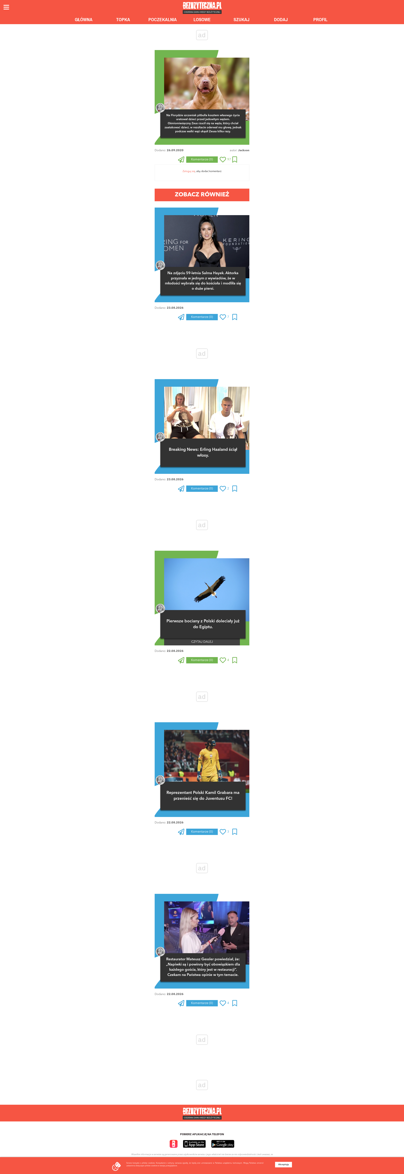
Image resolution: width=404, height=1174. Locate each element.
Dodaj (281, 19)
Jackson (243, 150)
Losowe (202, 19)
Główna (83, 19)
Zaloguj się (189, 171)
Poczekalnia (162, 19)
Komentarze (202, 159)
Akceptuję (283, 1164)
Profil (320, 19)
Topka (123, 19)
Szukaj (242, 19)
